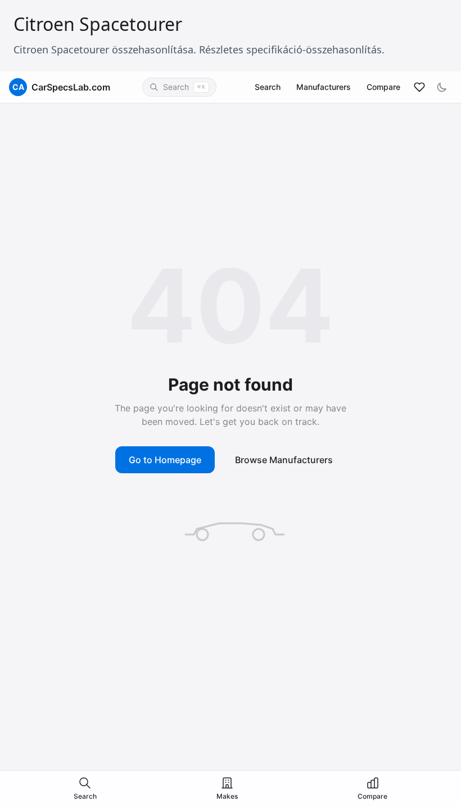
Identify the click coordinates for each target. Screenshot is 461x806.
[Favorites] (419, 87)
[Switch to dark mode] (442, 87)
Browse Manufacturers (284, 459)
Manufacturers (323, 87)
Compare (383, 87)
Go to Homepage (165, 459)
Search (268, 87)
